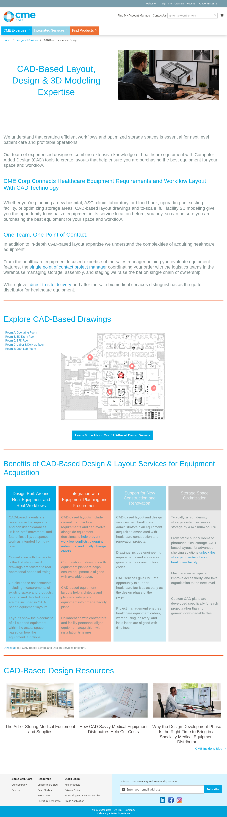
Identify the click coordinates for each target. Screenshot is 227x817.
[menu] (113, 30)
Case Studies (45, 790)
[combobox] (192, 15)
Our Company (19, 784)
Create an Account (185, 3)
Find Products (72, 784)
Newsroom (44, 795)
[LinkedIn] (162, 801)
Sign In (165, 3)
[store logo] (19, 16)
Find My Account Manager (134, 15)
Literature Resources (49, 801)
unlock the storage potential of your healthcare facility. (193, 557)
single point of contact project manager (69, 266)
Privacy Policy (72, 790)
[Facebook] (171, 801)
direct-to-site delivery (50, 284)
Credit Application (74, 801)
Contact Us (160, 15)
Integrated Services (27, 40)
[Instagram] (179, 801)
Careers (16, 790)
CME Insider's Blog (48, 784)
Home (7, 40)
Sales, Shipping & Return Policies (82, 795)
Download (10, 647)
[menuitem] (15, 30)
